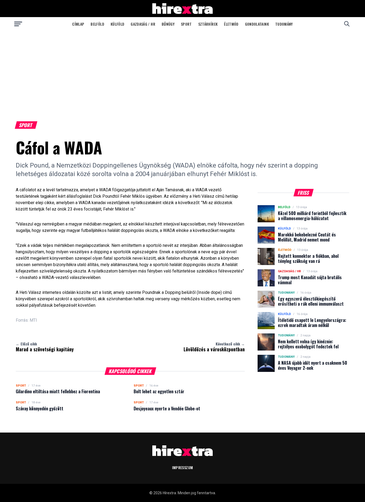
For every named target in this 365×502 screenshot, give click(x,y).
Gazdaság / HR (143, 24)
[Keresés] (347, 23)
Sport (186, 24)
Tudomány (284, 24)
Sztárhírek (208, 24)
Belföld (97, 24)
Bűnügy (168, 24)
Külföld (117, 24)
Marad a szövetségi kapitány (45, 347)
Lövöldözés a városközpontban (214, 347)
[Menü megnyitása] (18, 23)
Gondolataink (257, 24)
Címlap (78, 24)
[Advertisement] (182, 70)
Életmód (231, 24)
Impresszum (182, 467)
